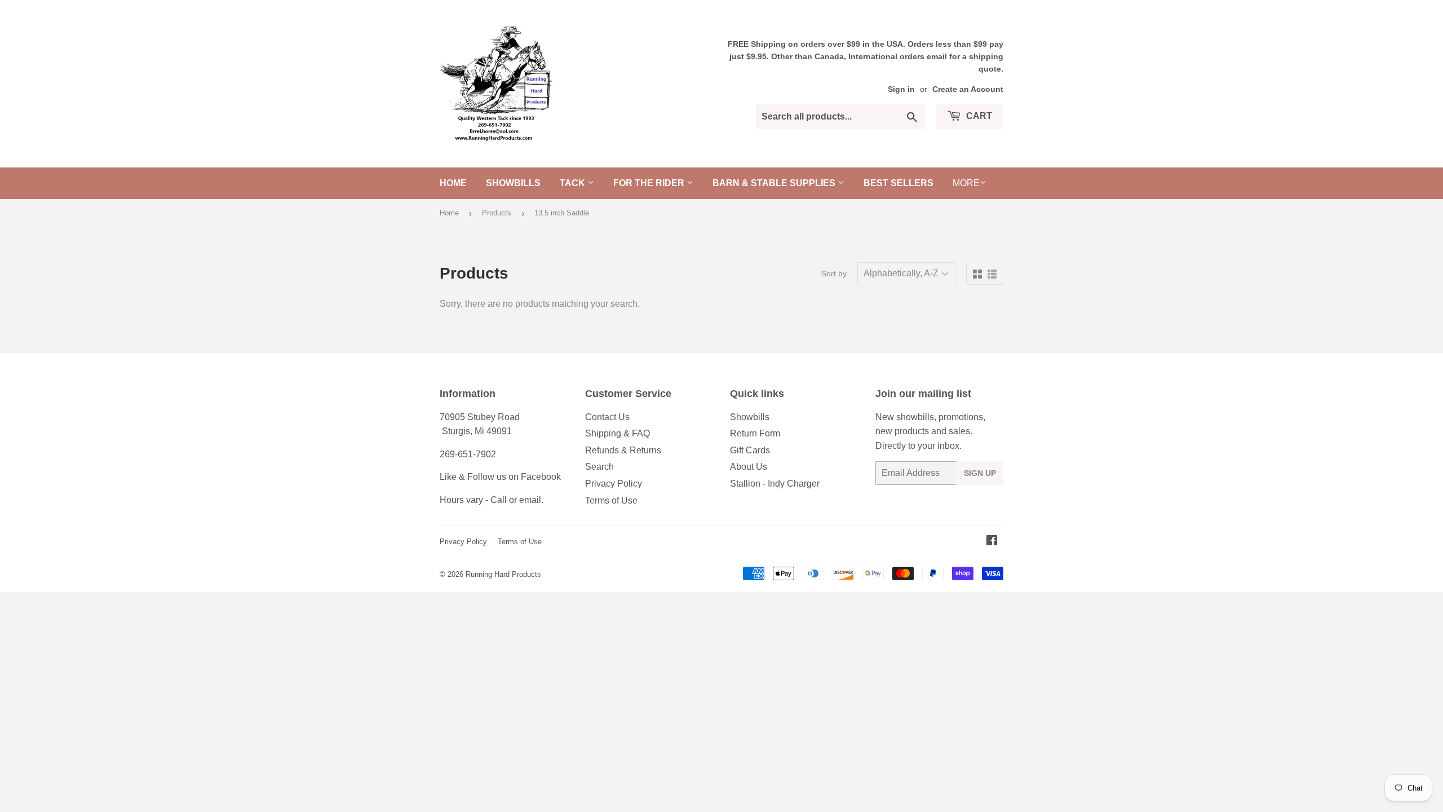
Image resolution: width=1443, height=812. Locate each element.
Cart (978, 116)
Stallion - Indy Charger (775, 483)
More (966, 183)
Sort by (834, 273)
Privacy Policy (613, 483)
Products (496, 213)
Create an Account (967, 89)
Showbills (513, 183)
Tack (573, 183)
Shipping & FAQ (617, 433)
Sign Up (980, 473)
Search (599, 466)
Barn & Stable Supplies (775, 183)
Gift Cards (750, 450)
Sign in (901, 89)
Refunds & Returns (623, 450)
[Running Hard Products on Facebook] (992, 541)
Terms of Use (611, 500)
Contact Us (607, 417)
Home (453, 183)
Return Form (755, 433)
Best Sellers (898, 183)
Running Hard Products (503, 574)
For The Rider (650, 183)
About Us (748, 466)
